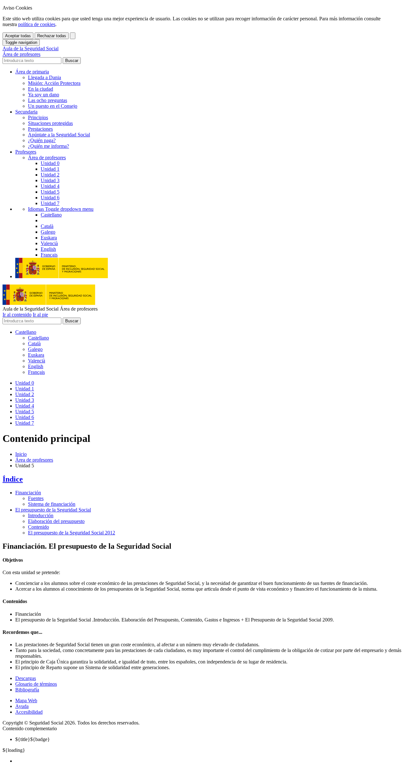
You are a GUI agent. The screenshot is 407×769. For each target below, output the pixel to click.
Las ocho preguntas (47, 100)
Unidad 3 (50, 180)
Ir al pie (40, 314)
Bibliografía (27, 689)
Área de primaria (32, 71)
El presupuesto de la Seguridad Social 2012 (71, 532)
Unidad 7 (50, 203)
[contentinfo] (203, 701)
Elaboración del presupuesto (56, 521)
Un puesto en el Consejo (52, 106)
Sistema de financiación (51, 504)
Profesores (25, 151)
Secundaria (26, 111)
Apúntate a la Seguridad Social (59, 134)
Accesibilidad (29, 712)
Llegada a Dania (44, 77)
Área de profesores (34, 460)
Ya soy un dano (43, 94)
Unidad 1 (50, 169)
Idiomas (60, 209)
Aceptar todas (18, 35)
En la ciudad (40, 89)
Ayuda (22, 706)
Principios (38, 117)
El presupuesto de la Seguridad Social (53, 509)
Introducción (40, 515)
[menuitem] (209, 761)
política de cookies (36, 24)
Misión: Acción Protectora (54, 83)
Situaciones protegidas (50, 123)
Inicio (21, 454)
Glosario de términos (36, 684)
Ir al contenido (17, 314)
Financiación (28, 492)
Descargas (25, 678)
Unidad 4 (50, 186)
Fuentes (36, 498)
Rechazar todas (51, 35)
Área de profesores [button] (47, 157)
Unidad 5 (50, 192)
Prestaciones (40, 129)
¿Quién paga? (42, 140)
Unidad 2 (50, 174)
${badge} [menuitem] (32, 739)
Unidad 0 (50, 163)
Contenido (38, 527)
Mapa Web (26, 700)
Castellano (25, 332)
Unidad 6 (50, 197)
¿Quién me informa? (48, 146)
